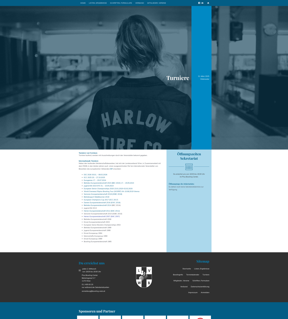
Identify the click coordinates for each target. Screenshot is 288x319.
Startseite (186, 269)
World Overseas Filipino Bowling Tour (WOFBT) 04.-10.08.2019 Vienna (111, 191)
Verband (139, 3)
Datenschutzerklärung (200, 286)
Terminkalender (192, 274)
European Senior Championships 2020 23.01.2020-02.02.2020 (108, 189)
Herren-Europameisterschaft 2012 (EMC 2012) (102, 211)
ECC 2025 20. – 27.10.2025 (94, 177)
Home (83, 3)
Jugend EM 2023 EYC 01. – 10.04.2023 (99, 186)
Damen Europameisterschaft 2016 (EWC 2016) (102, 202)
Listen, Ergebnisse (98, 3)
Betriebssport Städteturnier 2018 (96, 197)
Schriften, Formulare (121, 3)
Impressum (193, 292)
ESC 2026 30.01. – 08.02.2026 (95, 175)
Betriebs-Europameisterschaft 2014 (97, 205)
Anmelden (205, 292)
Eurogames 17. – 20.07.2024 (95, 180)
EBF (111, 169)
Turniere (205, 274)
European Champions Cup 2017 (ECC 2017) (101, 200)
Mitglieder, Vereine (156, 3)
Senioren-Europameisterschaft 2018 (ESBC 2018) (103, 194)
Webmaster (204, 79)
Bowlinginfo (178, 274)
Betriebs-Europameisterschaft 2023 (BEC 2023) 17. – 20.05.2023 (109, 183)
